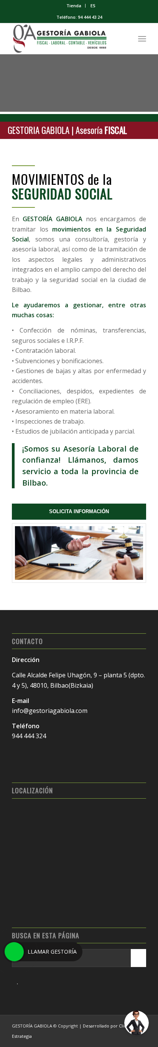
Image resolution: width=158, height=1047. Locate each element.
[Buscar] (125, 38)
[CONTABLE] (79, 553)
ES (93, 5)
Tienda (73, 5)
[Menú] (142, 38)
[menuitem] (74, 6)
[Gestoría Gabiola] (65, 38)
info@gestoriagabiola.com (49, 710)
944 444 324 (29, 736)
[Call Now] (14, 951)
